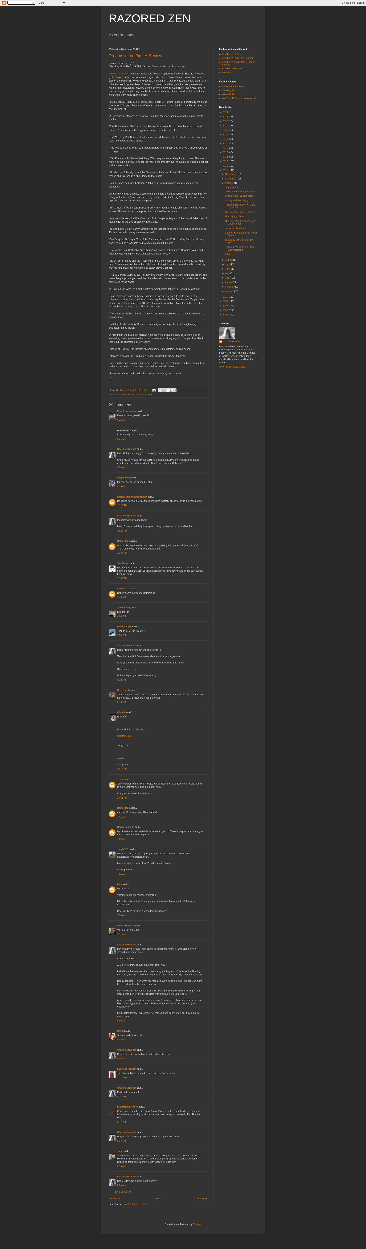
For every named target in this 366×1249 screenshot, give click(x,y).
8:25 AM (121, 1185)
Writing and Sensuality (236, 200)
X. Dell (120, 779)
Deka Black (123, 541)
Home (159, 1198)
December (231, 174)
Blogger (197, 1224)
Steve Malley (124, 607)
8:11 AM (121, 419)
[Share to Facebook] (171, 390)
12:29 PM (122, 530)
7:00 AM (121, 839)
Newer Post (116, 1198)
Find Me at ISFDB (231, 54)
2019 (226, 134)
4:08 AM (121, 1039)
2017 (226, 143)
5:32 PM (121, 680)
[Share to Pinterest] (175, 390)
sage (120, 1151)
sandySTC (122, 849)
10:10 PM (122, 769)
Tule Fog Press (230, 90)
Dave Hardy (123, 690)
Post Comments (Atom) (135, 1204)
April (228, 277)
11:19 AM (122, 1077)
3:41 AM (121, 816)
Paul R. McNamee (126, 411)
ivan (119, 884)
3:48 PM (121, 597)
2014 (226, 157)
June (228, 268)
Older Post (201, 1198)
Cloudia (121, 712)
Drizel (120, 1031)
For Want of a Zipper (235, 228)
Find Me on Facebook (233, 68)
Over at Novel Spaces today (239, 196)
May (227, 273)
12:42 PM (122, 578)
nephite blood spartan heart (132, 496)
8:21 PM (121, 1141)
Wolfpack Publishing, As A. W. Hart (239, 98)
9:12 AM (121, 934)
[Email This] (160, 390)
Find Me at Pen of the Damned (238, 58)
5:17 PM (121, 1122)
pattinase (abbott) (126, 1069)
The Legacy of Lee (234, 216)
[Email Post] (153, 390)
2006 (226, 314)
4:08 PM (121, 616)
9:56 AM (121, 1020)
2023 (226, 116)
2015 (226, 152)
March (228, 282)
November (231, 178)
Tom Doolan (123, 563)
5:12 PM (121, 1096)
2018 (226, 139)
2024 (226, 112)
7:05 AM (121, 874)
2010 (226, 297)
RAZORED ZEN (150, 18)
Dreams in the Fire (119, 73)
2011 (226, 170)
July (227, 264)
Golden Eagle (124, 626)
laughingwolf (124, 477)
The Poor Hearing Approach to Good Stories (240, 222)
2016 (226, 148)
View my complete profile (232, 366)
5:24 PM (121, 635)
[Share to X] (167, 390)
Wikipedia (227, 72)
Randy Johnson (125, 827)
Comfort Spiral (124, 736)
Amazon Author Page (233, 86)
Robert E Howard (144, 394)
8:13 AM (121, 1166)
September (231, 187)
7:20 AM (121, 915)
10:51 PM (122, 798)
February (230, 286)
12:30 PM (122, 553)
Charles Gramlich (126, 449)
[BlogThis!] (164, 390)
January (229, 291)
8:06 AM (121, 1058)
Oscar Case (123, 588)
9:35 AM (121, 486)
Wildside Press (230, 94)
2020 (226, 130)
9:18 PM (121, 702)
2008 (226, 305)
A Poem (229, 254)
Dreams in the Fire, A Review (135, 55)
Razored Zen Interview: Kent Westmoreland (239, 248)
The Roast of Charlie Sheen (239, 212)
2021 (226, 125)
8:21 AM (121, 439)
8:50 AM (121, 467)
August (229, 260)
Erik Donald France (127, 1106)
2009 (226, 301)
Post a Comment (122, 1192)
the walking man (126, 925)
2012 (226, 166)
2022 (226, 121)
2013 (226, 161)
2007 (226, 310)
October (229, 183)
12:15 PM (122, 505)
